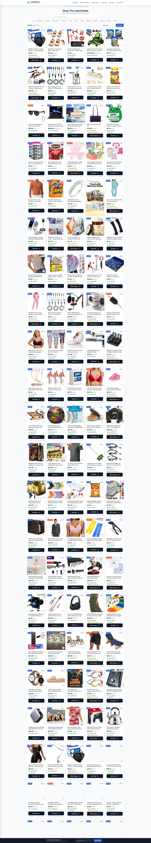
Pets (71, 20)
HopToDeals (35, 2)
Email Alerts (120, 2)
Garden (64, 20)
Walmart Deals (95, 2)
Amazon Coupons (84, 2)
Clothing (41, 20)
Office (116, 20)
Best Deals (112, 2)
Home (48, 20)
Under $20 (104, 2)
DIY (76, 20)
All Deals (75, 2)
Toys (89, 20)
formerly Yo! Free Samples (35, 3)
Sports (82, 20)
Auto (110, 20)
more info (86, 6)
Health (103, 20)
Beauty (96, 20)
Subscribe (98, 840)
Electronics (56, 20)
